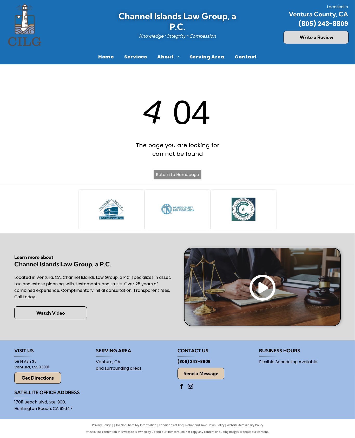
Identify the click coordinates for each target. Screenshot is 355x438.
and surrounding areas (119, 368)
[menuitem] (106, 57)
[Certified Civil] (243, 209)
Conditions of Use (171, 425)
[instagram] (190, 387)
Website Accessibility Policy (245, 425)
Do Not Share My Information (136, 425)
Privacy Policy (101, 425)
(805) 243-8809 (323, 23)
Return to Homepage (177, 175)
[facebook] (181, 387)
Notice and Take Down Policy (205, 425)
